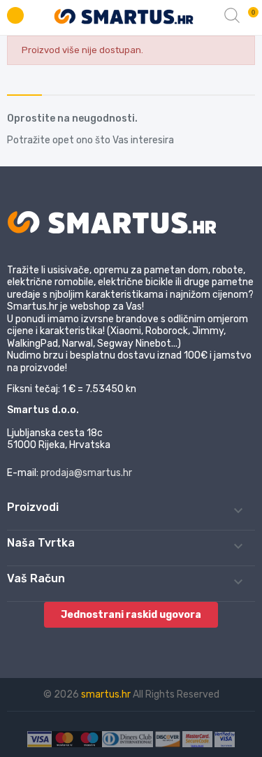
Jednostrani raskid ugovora (131, 615)
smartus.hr (107, 694)
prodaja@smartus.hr (86, 473)
